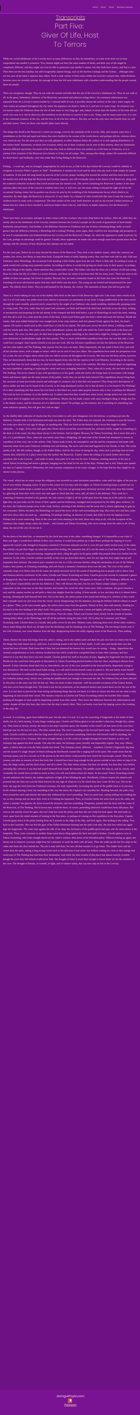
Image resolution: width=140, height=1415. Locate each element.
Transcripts (70, 17)
